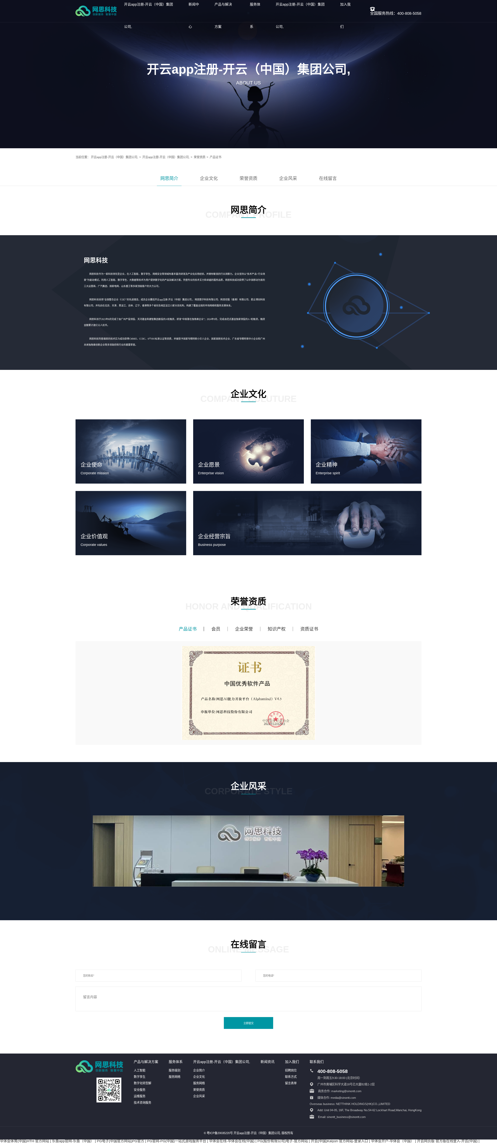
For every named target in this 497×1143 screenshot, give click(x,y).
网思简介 (169, 178)
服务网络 (174, 1076)
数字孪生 (139, 1076)
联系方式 (291, 1076)
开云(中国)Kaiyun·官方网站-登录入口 (339, 1141)
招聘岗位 (291, 1070)
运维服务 (139, 1096)
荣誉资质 (199, 157)
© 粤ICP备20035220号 (218, 1133)
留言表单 (291, 1083)
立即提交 (248, 1023)
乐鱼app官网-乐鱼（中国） (73, 1141)
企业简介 (199, 1070)
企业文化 (209, 178)
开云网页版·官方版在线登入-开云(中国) (447, 1141)
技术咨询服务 (142, 1102)
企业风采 (288, 178)
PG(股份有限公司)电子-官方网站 (282, 1141)
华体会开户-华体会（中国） (392, 1141)
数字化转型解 (142, 1083)
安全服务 (139, 1089)
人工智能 (139, 1070)
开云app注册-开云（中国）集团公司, (114, 157)
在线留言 (328, 178)
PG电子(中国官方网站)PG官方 (120, 1141)
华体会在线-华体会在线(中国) (232, 1141)
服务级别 (174, 1070)
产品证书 (215, 157)
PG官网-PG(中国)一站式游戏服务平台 (176, 1141)
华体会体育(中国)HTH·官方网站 (24, 1141)
